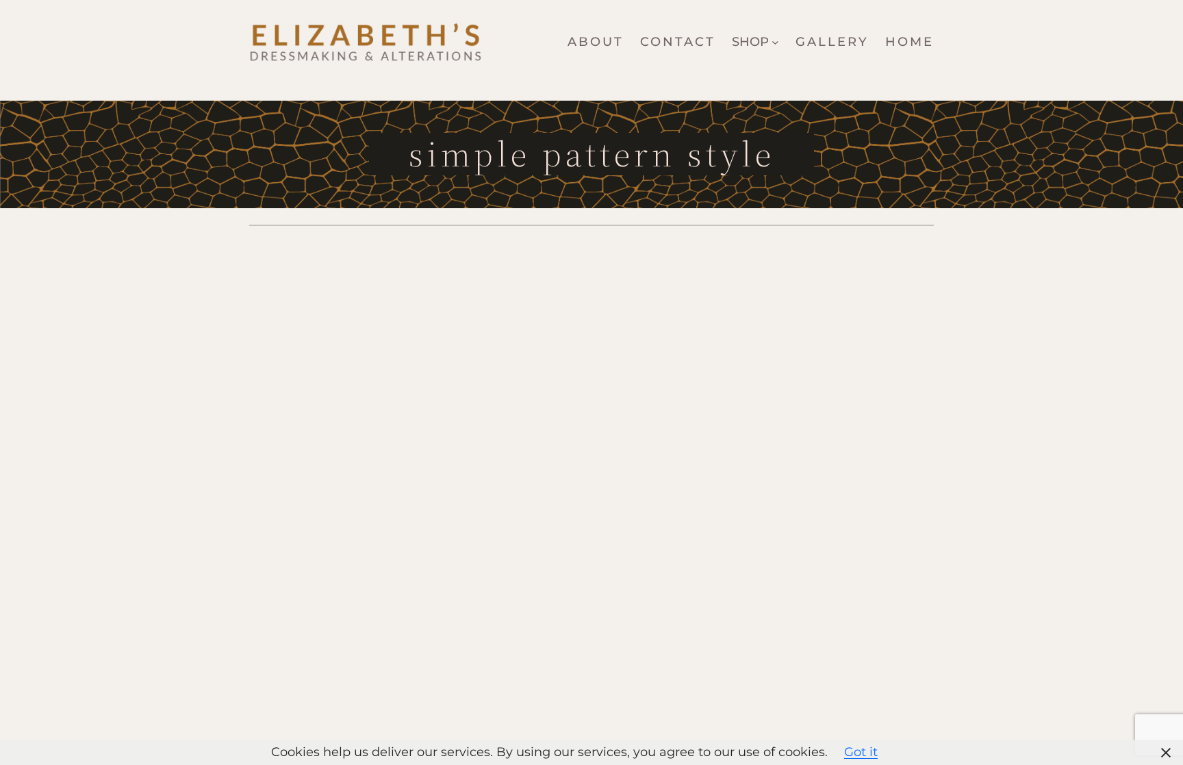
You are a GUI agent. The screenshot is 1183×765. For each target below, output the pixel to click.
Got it (861, 752)
